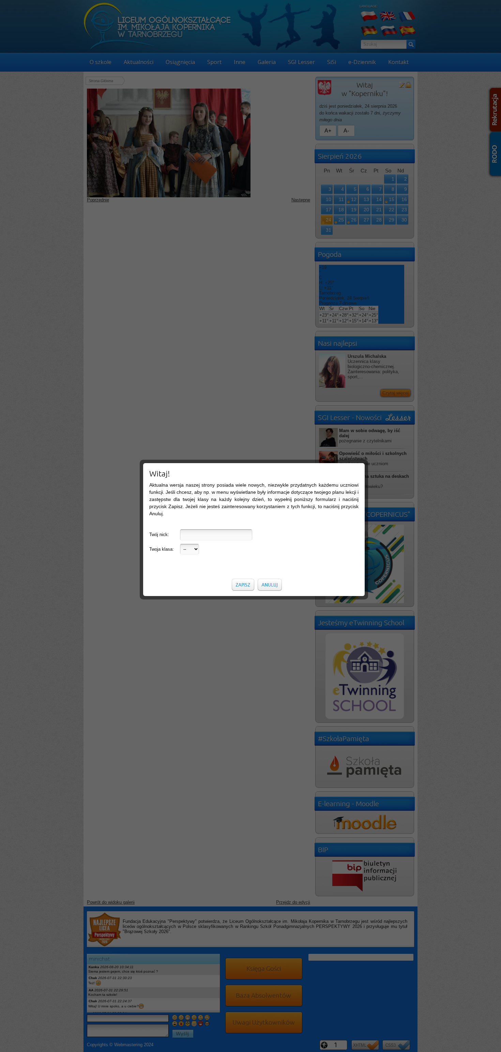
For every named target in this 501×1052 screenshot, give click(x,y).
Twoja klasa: (161, 549)
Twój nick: (159, 534)
